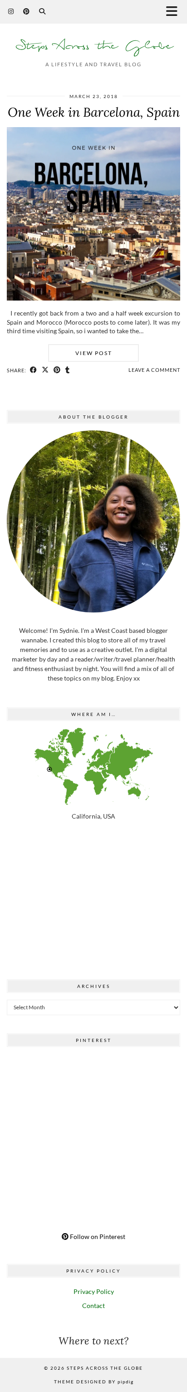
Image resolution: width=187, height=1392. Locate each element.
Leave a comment (154, 370)
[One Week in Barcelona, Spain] (93, 298)
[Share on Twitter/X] (45, 370)
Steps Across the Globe (93, 46)
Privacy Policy (94, 1291)
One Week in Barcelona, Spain (94, 112)
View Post (93, 353)
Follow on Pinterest (97, 1236)
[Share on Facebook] (33, 370)
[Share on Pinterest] (57, 370)
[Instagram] (11, 11)
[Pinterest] (26, 11)
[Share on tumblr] (67, 370)
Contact (93, 1305)
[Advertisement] (93, 902)
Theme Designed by (93, 1381)
